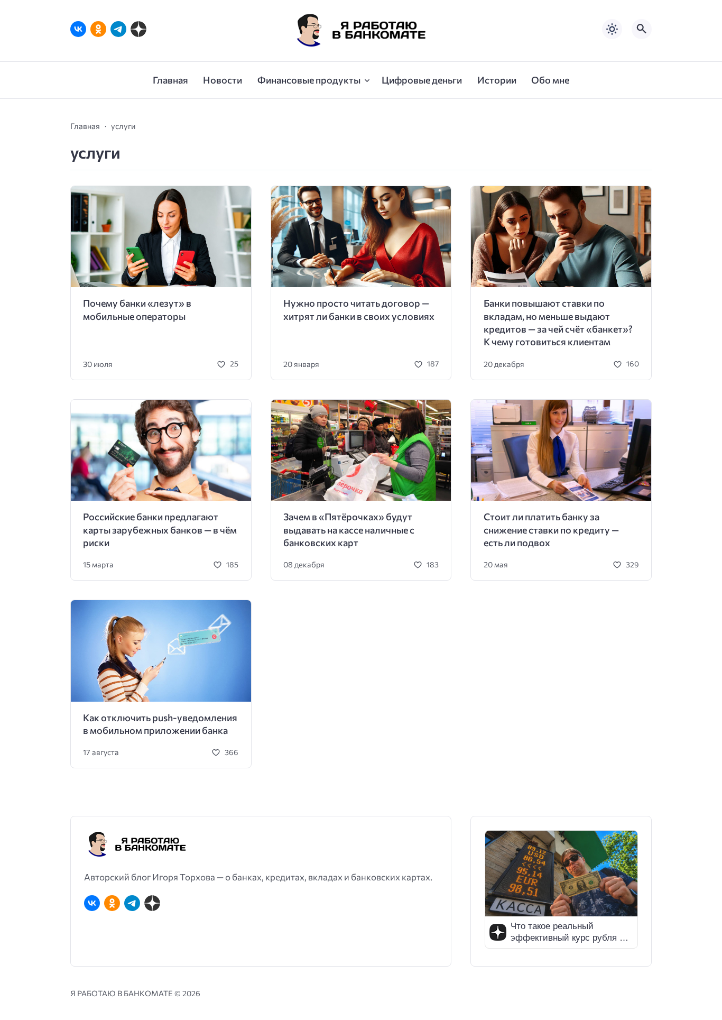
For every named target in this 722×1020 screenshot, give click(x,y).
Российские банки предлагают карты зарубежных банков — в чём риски (160, 529)
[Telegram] (118, 29)
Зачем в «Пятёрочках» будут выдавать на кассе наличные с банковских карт (348, 529)
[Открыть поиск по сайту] (642, 29)
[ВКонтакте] (78, 29)
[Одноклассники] (98, 29)
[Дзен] (138, 29)
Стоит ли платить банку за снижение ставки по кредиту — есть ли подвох (551, 529)
